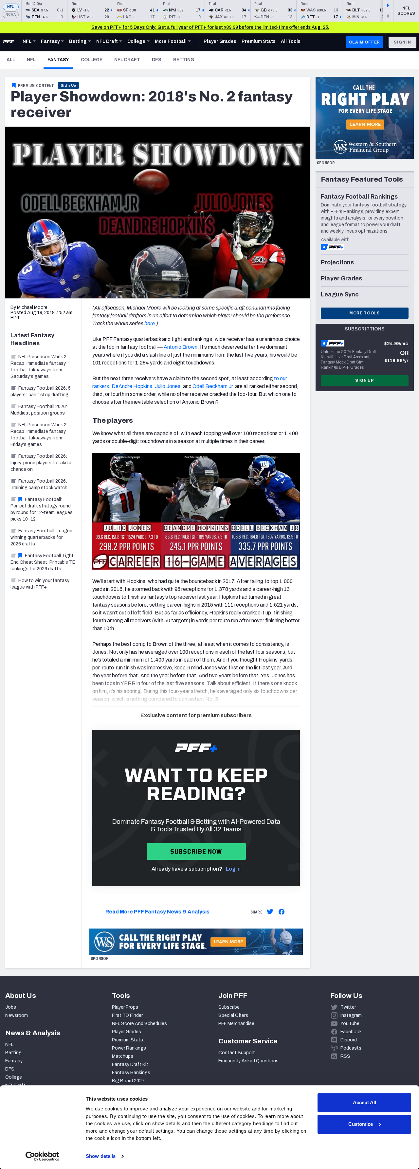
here (149, 323)
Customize (360, 1124)
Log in (233, 869)
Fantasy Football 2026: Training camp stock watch (38, 484)
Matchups (122, 1056)
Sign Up (69, 85)
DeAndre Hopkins (132, 386)
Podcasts (350, 1048)
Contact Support (236, 1052)
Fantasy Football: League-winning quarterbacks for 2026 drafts (42, 537)
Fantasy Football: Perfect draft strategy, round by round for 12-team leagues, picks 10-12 (42, 509)
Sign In (402, 42)
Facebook (351, 1031)
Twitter (348, 1007)
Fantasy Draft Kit (130, 1064)
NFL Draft (127, 59)
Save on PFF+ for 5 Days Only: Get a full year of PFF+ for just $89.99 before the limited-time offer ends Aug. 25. (210, 27)
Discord (348, 1039)
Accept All (364, 1102)
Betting (183, 59)
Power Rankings (129, 1048)
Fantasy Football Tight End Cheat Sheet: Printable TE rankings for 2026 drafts (42, 562)
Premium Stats (127, 1039)
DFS (156, 59)
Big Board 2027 (128, 1080)
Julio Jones (167, 386)
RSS (345, 1056)
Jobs (10, 1007)
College (91, 59)
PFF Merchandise (236, 1023)
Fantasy (60, 59)
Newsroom (16, 1015)
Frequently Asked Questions (248, 1060)
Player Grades (126, 1031)
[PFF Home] (8, 42)
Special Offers (233, 1015)
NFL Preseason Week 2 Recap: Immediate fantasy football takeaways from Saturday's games (38, 366)
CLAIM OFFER (364, 42)
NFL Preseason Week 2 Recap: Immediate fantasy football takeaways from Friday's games (38, 434)
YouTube (349, 1023)
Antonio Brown (180, 347)
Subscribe (229, 1007)
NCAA (11, 14)
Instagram (351, 1015)
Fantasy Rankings (131, 1072)
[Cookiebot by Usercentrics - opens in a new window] (42, 1156)
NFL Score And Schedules (139, 1023)
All (11, 59)
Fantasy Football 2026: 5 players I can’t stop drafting (40, 391)
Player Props (125, 1007)
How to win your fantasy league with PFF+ (39, 584)
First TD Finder (127, 1015)
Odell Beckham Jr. (213, 386)
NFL (10, 7)
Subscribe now (196, 851)
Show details (101, 1156)
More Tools (364, 313)
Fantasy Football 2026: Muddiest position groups (38, 410)
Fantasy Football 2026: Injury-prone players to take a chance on (40, 463)
